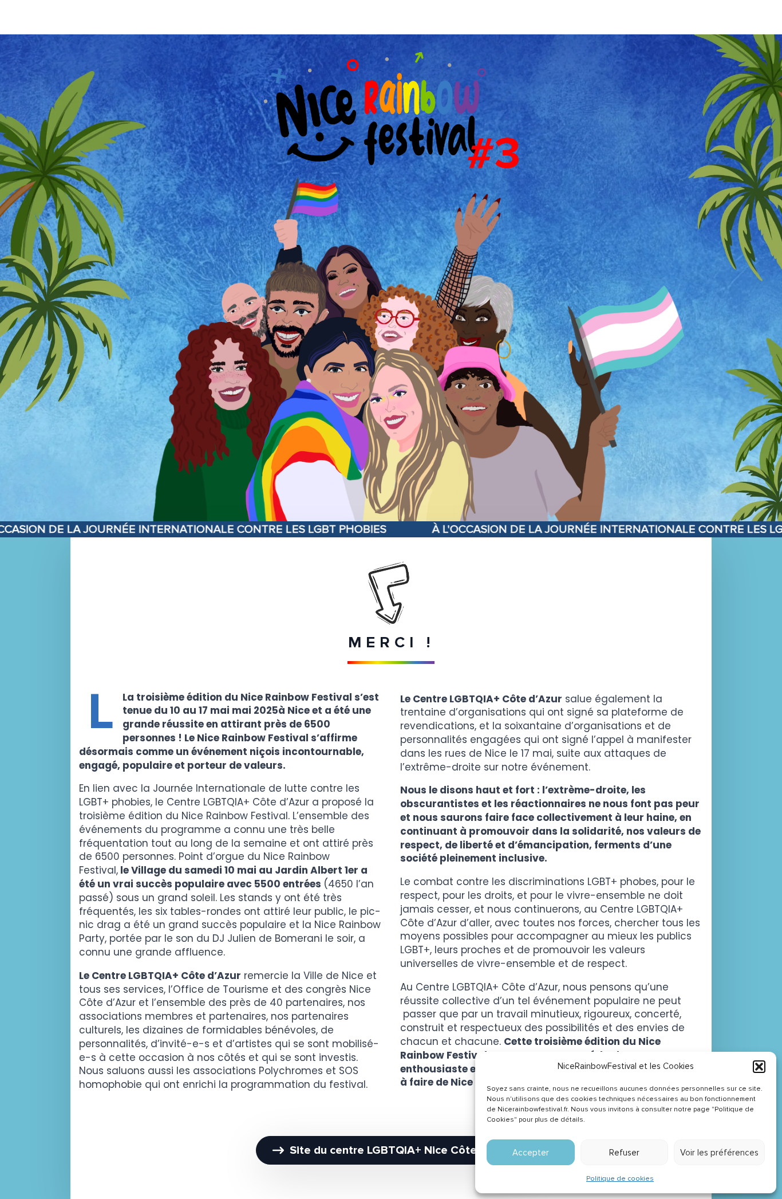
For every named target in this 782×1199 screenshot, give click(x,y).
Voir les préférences (719, 1152)
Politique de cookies (620, 1178)
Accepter (530, 1152)
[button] (759, 1066)
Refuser (624, 1152)
